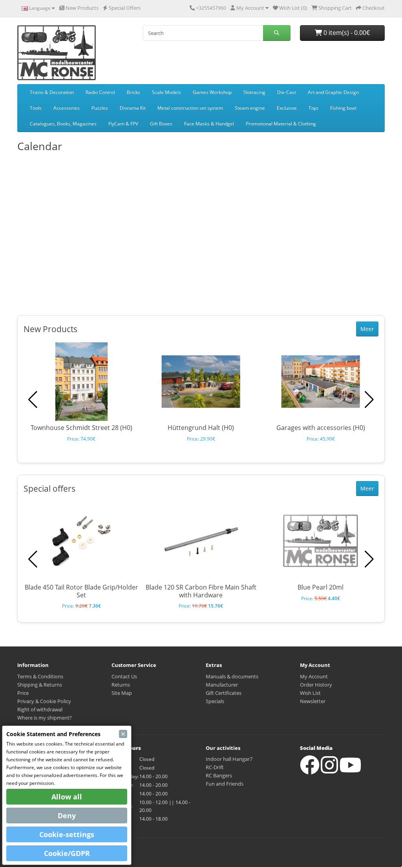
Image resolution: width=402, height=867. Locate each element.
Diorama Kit (133, 108)
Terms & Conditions (40, 676)
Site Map (121, 692)
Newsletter (312, 701)
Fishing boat (343, 108)
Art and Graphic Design (333, 92)
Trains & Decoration (52, 92)
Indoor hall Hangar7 (229, 758)
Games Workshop (212, 92)
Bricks (133, 92)
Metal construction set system (190, 108)
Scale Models (166, 92)
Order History (316, 684)
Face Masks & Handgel (209, 123)
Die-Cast (286, 92)
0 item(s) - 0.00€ (346, 32)
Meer (367, 328)
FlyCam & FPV (123, 123)
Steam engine (250, 108)
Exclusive (287, 108)
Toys (313, 108)
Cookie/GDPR (67, 853)
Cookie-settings (66, 834)
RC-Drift (215, 767)
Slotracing (254, 92)
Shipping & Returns (39, 684)
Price (23, 692)
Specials (215, 701)
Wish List (310, 692)
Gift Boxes (161, 123)
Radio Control (100, 92)
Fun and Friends (224, 783)
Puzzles (99, 108)
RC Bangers (219, 775)
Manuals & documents (232, 676)
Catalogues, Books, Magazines (63, 123)
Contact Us (124, 676)
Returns (120, 684)
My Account (314, 676)
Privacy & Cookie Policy (44, 701)
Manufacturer (222, 684)
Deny (67, 815)
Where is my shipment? (44, 717)
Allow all (66, 796)
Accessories (66, 108)
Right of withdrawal (39, 709)
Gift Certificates (223, 692)
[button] (369, 399)
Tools (36, 108)
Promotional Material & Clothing (281, 123)
